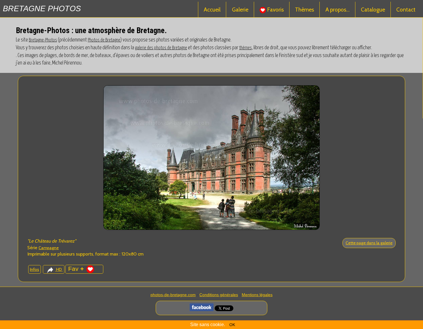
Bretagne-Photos (43, 40)
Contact (406, 9)
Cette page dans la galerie (369, 242)
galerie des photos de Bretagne (161, 48)
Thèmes (304, 9)
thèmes (245, 48)
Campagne (49, 247)
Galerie (240, 9)
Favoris (275, 9)
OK (232, 324)
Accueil (212, 9)
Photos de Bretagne (104, 40)
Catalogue (373, 9)
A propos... (337, 9)
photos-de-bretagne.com (173, 294)
